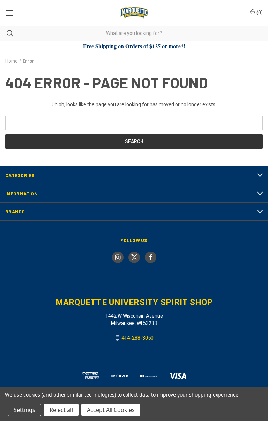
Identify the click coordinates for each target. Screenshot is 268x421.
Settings (24, 410)
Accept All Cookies (111, 410)
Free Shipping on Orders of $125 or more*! (134, 46)
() (259, 12)
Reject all (61, 410)
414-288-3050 (137, 338)
